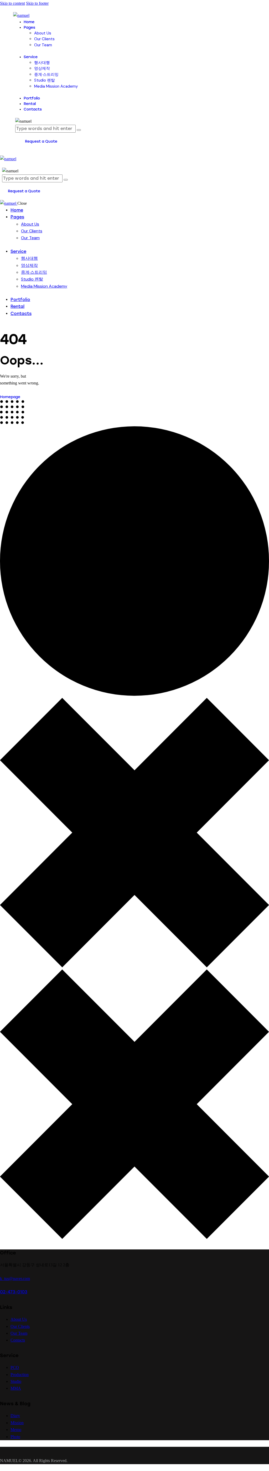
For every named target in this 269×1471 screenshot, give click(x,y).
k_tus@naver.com (15, 1278)
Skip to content (12, 3)
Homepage (10, 397)
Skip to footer (37, 3)
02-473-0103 (13, 1291)
